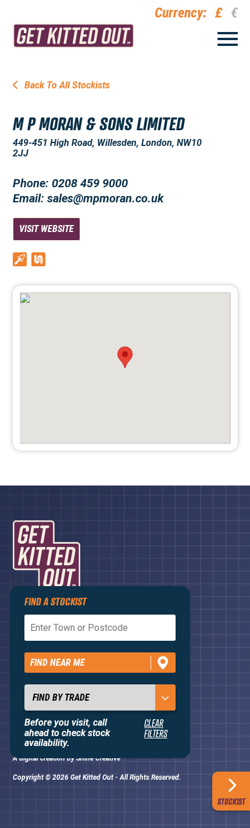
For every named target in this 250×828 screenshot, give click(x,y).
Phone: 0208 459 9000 (70, 183)
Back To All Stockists (66, 85)
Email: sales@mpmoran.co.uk (88, 198)
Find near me (57, 662)
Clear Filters (155, 728)
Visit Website (46, 228)
